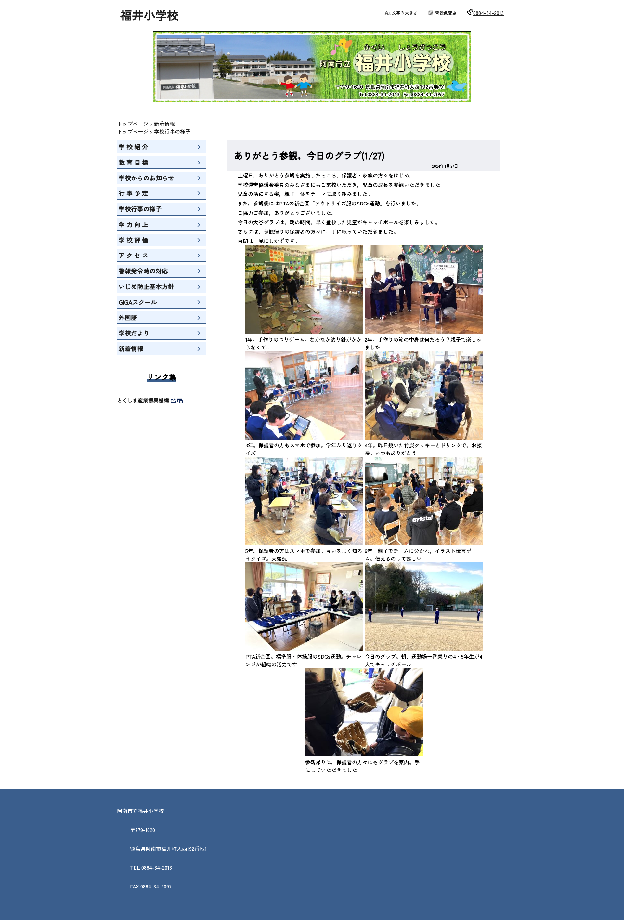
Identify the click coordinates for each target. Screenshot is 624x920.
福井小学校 (149, 14)
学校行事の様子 (172, 131)
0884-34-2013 (488, 13)
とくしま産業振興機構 (143, 400)
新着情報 (164, 123)
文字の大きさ (404, 13)
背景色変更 (445, 13)
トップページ (132, 123)
